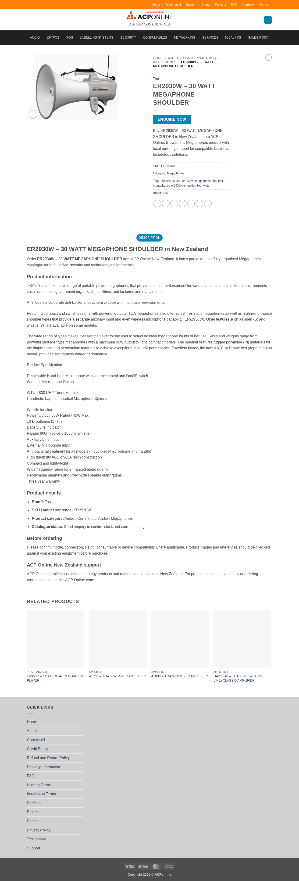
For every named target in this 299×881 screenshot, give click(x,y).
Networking (185, 37)
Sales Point (258, 37)
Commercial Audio (199, 58)
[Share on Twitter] (166, 203)
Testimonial (173, 4)
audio (176, 181)
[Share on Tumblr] (208, 203)
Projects (220, 4)
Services (210, 37)
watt (206, 185)
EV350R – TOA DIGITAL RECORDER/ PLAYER (55, 678)
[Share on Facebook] (157, 203)
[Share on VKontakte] (191, 203)
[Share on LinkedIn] (199, 203)
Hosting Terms (39, 785)
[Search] (268, 20)
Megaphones (164, 62)
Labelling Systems (96, 37)
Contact (264, 4)
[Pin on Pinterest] (182, 203)
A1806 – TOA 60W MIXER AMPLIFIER (179, 676)
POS (69, 37)
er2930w (187, 181)
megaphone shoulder (209, 181)
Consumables (155, 37)
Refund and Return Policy (48, 758)
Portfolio (248, 4)
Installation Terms (41, 794)
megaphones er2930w (167, 185)
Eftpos (53, 37)
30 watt (166, 181)
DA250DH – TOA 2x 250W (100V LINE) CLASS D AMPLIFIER (238, 678)
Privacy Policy (38, 830)
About (156, 4)
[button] (33, 114)
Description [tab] (149, 237)
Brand (206, 4)
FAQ (234, 4)
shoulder (189, 185)
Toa (156, 79)
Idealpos (233, 37)
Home (158, 58)
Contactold (36, 740)
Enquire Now (172, 119)
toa (199, 185)
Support (191, 4)
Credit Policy (37, 749)
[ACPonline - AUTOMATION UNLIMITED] (149, 15)
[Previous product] (268, 57)
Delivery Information (43, 767)
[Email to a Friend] (174, 203)
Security (128, 37)
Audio (35, 37)
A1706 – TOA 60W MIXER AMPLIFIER (117, 676)
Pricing (33, 821)
